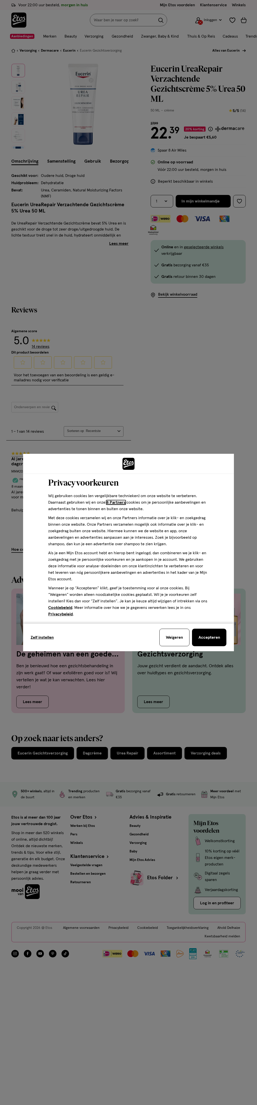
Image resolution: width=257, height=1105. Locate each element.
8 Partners (115, 502)
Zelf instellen (42, 637)
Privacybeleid (60, 614)
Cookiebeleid (60, 608)
